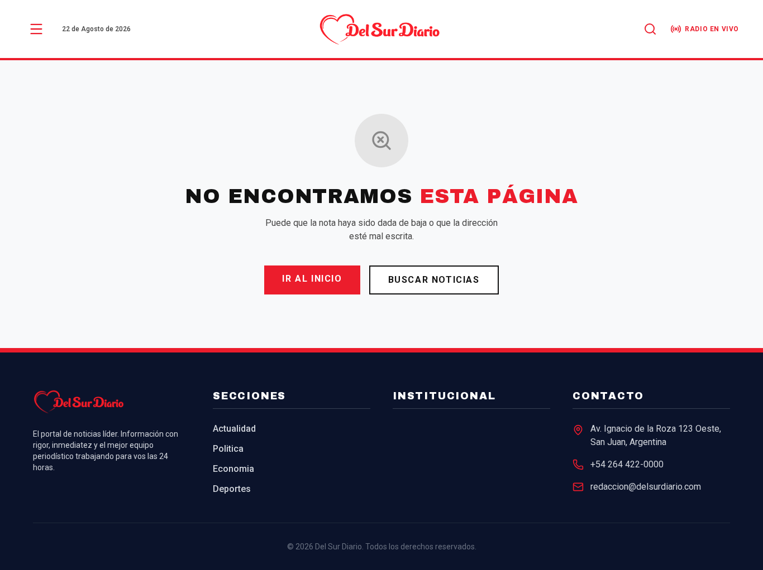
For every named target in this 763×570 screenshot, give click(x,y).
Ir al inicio (312, 278)
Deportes (232, 489)
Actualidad (234, 428)
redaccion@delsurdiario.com (645, 486)
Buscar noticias (434, 279)
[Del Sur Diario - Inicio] (381, 29)
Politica (228, 448)
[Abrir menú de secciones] (36, 29)
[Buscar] (650, 29)
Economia (233, 468)
